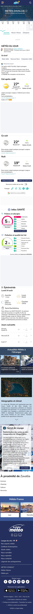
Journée (6, 33)
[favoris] (26, 11)
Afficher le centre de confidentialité (17, 605)
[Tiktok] (27, 581)
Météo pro (4, 573)
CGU (16, 597)
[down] (16, 419)
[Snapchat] (14, 581)
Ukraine (5, 6)
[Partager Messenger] (23, 188)
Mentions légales (8, 597)
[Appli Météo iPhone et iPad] (10, 591)
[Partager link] (12, 188)
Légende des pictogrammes (11, 561)
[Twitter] (10, 581)
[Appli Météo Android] (23, 591)
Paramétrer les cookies (25, 602)
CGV (20, 597)
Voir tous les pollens (20, 231)
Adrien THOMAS (18, 49)
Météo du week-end (25, 180)
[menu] (2, 2)
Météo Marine (6, 570)
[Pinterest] (23, 581)
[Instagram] (19, 581)
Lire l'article (24, 468)
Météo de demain (7, 180)
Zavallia (19, 6)
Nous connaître (6, 553)
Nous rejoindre (6, 556)
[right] (31, 25)
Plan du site (26, 597)
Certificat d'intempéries (9, 547)
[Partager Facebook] (16, 188)
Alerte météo (5, 550)
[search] (30, 2)
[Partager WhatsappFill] (27, 188)
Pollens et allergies (12, 214)
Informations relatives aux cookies (17, 599)
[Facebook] (5, 581)
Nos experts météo (8, 544)
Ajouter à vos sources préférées (17, 193)
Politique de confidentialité (10, 602)
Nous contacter (6, 558)
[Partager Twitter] (20, 188)
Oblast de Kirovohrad (13, 6)
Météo (2, 6)
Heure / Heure (16, 33)
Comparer (26, 33)
